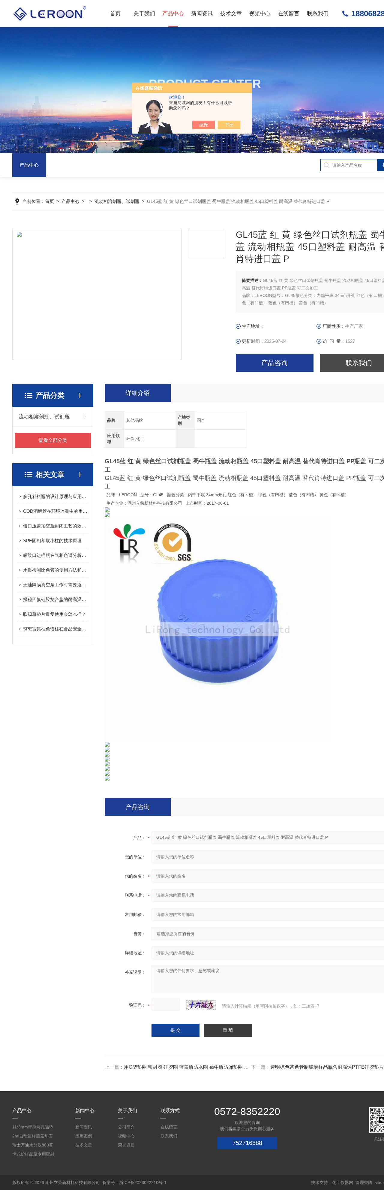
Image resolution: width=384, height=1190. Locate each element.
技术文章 (231, 14)
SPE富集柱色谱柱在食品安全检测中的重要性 (55, 628)
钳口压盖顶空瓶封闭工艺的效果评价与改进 (55, 525)
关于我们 (144, 14)
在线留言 (288, 14)
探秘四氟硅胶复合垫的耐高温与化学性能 (55, 599)
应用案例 (83, 1136)
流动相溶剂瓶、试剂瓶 (117, 201)
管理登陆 (364, 1182)
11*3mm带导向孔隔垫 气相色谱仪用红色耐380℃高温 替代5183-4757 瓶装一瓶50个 (32, 1128)
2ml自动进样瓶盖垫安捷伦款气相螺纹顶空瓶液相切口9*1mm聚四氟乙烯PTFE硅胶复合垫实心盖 (33, 1137)
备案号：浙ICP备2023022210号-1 (134, 1182)
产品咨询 (274, 363)
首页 (115, 14)
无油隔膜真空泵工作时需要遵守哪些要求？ (55, 584)
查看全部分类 (52, 440)
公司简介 (126, 1127)
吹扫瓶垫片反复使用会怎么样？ (54, 614)
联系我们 (317, 14)
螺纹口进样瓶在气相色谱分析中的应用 (55, 555)
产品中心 (173, 14)
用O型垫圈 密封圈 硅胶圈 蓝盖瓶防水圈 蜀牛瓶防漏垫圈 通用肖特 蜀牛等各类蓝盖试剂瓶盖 (220, 1067)
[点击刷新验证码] (201, 1005)
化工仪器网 (342, 1182)
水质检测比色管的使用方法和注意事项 (55, 569)
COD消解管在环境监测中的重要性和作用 (55, 511)
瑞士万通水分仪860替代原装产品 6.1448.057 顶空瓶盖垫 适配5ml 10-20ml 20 (34, 1146)
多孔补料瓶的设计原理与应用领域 (55, 496)
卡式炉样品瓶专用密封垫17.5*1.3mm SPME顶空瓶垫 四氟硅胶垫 (33, 1155)
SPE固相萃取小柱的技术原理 (52, 540)
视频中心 (260, 14)
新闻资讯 (202, 14)
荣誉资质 (126, 1145)
